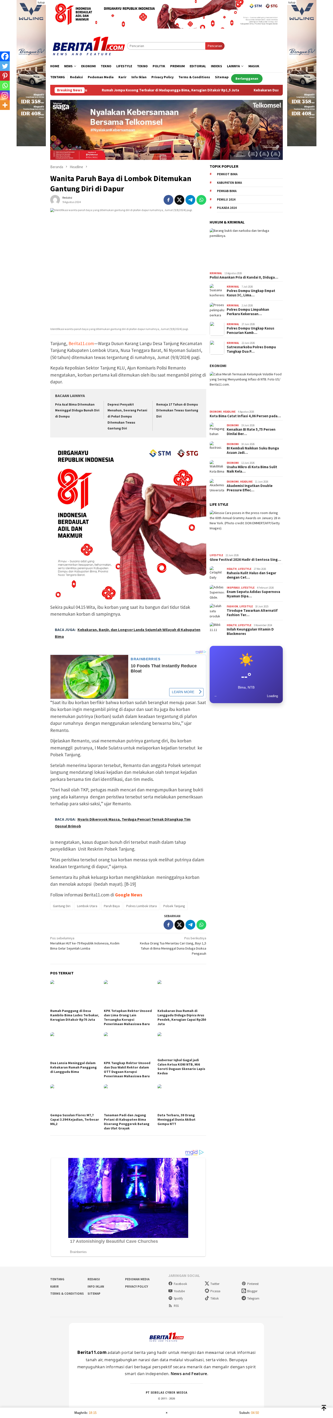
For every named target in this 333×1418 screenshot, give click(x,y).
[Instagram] (5, 95)
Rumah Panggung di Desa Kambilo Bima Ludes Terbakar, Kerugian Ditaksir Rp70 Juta (74, 1015)
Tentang (57, 1279)
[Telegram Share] (190, 200)
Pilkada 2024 (227, 208)
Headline (229, 412)
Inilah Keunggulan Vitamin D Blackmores (250, 631)
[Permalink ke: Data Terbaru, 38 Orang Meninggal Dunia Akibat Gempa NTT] (181, 1098)
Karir (54, 1286)
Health (232, 569)
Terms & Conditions (67, 1294)
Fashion (232, 606)
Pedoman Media (137, 1279)
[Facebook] (5, 56)
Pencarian (215, 46)
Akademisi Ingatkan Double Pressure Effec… (250, 488)
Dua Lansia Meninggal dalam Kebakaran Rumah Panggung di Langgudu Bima (73, 1067)
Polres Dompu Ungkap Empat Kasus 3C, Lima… (251, 293)
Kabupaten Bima (229, 183)
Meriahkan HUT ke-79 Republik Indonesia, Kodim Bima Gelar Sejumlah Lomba (84, 943)
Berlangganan (246, 78)
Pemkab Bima (226, 191)
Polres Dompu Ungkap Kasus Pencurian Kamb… (250, 330)
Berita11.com (81, 343)
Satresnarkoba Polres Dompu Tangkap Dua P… (251, 349)
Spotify (178, 1298)
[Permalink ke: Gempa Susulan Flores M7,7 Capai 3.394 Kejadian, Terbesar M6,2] (74, 1098)
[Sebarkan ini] (168, 200)
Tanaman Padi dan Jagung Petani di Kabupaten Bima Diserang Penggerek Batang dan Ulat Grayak (126, 1121)
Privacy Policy (136, 1286)
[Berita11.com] (88, 45)
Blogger (252, 1291)
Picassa (215, 1291)
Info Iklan (96, 1286)
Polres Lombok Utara (141, 906)
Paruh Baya (112, 906)
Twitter (214, 1284)
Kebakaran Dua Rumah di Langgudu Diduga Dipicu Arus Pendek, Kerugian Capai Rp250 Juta (181, 1017)
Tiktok (214, 1298)
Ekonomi (218, 365)
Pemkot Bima (227, 174)
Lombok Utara (87, 906)
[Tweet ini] (179, 200)
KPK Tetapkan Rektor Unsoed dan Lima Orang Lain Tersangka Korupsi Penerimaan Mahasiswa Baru (128, 1017)
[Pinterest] (5, 76)
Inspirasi (233, 587)
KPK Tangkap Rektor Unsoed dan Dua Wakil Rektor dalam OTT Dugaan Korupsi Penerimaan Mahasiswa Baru (127, 1069)
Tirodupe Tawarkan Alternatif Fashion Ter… (252, 613)
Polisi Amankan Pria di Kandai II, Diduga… (244, 277)
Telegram (253, 1298)
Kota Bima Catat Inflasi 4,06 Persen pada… (245, 416)
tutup (41, 2)
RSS (176, 1306)
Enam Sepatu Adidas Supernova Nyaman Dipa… (253, 594)
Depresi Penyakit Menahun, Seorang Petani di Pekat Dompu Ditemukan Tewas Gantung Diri (127, 416)
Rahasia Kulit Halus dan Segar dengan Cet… (251, 575)
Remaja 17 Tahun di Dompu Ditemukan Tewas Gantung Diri (177, 410)
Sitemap (94, 1294)
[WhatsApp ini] (201, 200)
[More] (5, 105)
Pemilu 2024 (226, 199)
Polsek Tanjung (174, 906)
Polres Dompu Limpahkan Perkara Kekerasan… (248, 312)
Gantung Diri (61, 906)
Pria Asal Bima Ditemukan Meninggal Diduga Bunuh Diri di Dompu (77, 410)
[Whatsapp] (5, 85)
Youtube (179, 1291)
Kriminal (216, 273)
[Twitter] (5, 66)
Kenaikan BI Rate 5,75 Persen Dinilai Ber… (251, 431)
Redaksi (94, 1279)
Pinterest (253, 1284)
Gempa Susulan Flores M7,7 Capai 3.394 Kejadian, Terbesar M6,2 (74, 1119)
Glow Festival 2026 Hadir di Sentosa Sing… (245, 560)
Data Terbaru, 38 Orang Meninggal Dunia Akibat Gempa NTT (176, 1119)
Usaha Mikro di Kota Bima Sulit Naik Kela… (252, 469)
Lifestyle (216, 555)
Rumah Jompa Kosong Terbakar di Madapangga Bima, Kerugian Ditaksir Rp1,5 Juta (121, 90)
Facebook (180, 1284)
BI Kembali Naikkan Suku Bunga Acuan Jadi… (253, 450)
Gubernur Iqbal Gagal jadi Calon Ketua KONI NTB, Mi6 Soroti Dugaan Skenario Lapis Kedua (181, 1066)
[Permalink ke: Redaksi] (55, 199)
